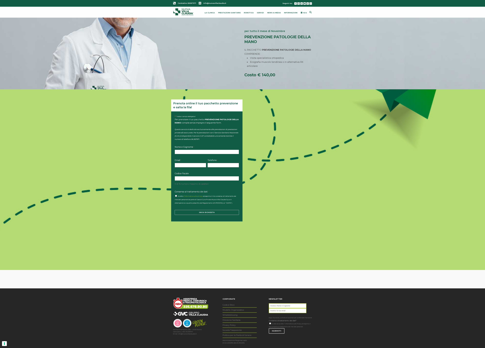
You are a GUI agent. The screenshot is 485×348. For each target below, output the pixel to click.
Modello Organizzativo (233, 310)
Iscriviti (276, 331)
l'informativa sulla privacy (193, 196)
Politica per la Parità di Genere (237, 335)
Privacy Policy (229, 325)
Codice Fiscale (182, 173)
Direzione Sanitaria (231, 320)
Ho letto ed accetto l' (278, 324)
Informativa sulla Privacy (293, 324)
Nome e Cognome (184, 147)
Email (178, 160)
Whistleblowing (230, 315)
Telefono (213, 160)
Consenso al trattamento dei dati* (282, 321)
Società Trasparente (232, 330)
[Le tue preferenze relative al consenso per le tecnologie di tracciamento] (4, 343)
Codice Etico (229, 305)
